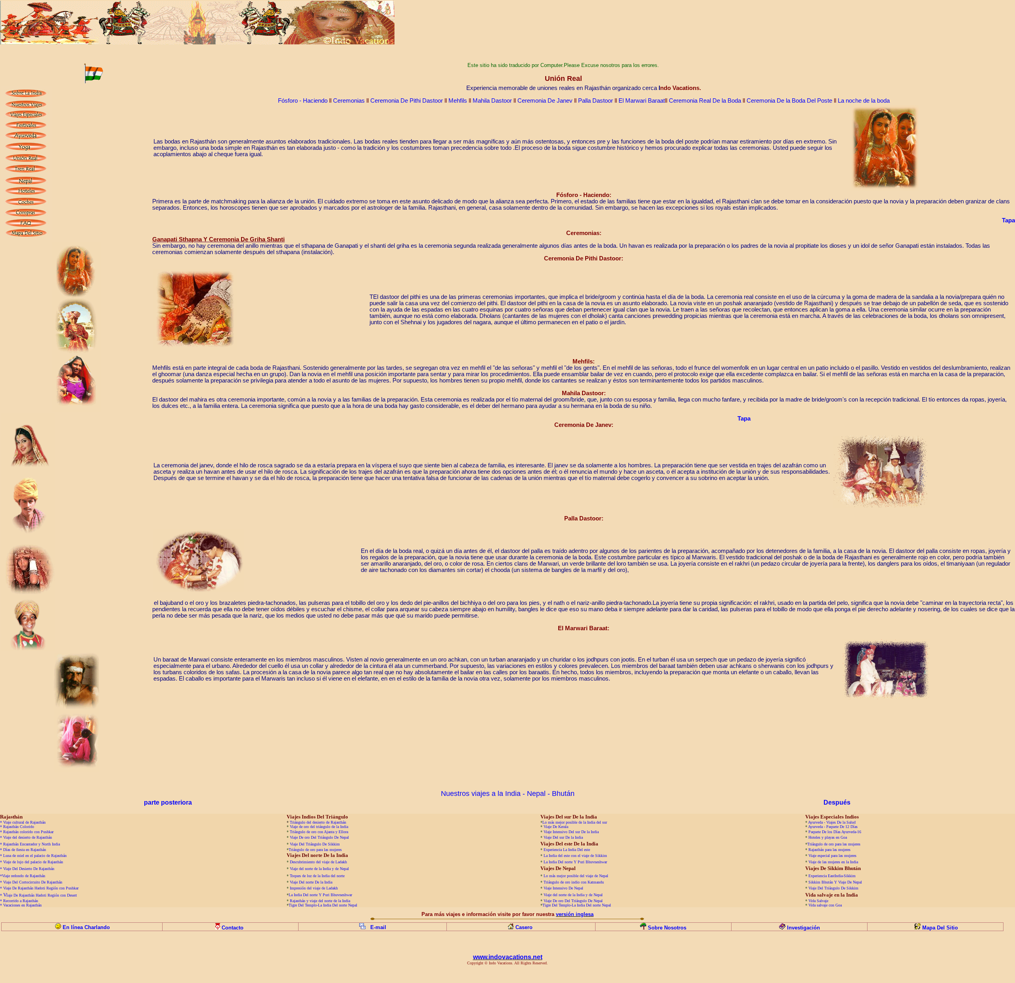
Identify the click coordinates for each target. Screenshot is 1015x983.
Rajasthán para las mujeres (829, 849)
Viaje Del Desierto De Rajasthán (28, 868)
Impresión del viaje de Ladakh (314, 888)
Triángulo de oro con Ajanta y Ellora (319, 832)
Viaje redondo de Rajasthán (23, 876)
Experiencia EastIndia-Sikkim (832, 876)
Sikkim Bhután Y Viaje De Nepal (835, 882)
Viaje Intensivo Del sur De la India (571, 832)
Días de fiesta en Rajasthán (24, 849)
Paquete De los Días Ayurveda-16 (834, 832)
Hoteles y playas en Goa (827, 837)
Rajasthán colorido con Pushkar (28, 832)
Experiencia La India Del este (567, 849)
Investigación (803, 928)
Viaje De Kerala (556, 826)
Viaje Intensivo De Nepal (563, 888)
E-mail (378, 927)
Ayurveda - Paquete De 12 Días (833, 826)
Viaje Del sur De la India (563, 837)
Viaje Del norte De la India (311, 882)
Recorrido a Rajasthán (20, 901)
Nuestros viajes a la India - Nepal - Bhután (508, 793)
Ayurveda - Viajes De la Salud (832, 822)
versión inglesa (575, 914)
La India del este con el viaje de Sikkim (575, 855)
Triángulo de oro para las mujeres (833, 844)
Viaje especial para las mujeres (832, 855)
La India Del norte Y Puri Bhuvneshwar (575, 862)
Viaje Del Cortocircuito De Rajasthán (32, 882)
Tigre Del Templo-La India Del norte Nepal (323, 905)
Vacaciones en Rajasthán (22, 905)
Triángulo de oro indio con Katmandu (574, 882)
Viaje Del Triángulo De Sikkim (315, 844)
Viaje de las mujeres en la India (833, 862)
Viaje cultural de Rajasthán (24, 822)
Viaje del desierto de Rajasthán (27, 837)
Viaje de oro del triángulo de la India (319, 826)
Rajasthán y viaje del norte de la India (320, 901)
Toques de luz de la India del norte (317, 876)
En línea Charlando (86, 927)
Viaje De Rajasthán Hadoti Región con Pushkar (41, 888)
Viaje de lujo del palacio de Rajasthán (33, 862)
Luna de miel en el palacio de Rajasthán (35, 855)
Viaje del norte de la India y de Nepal (319, 868)
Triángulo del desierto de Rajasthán (318, 822)
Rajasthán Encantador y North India (31, 844)
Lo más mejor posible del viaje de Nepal (576, 876)
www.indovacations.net (507, 957)
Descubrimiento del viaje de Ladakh (318, 862)
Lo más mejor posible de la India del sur (574, 822)
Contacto (233, 928)
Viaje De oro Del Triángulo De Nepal (319, 837)
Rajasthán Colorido (18, 826)
